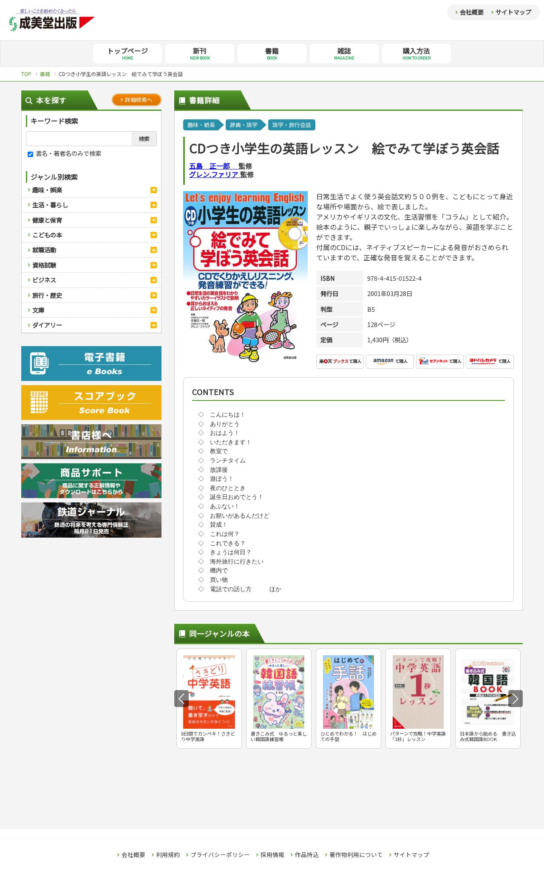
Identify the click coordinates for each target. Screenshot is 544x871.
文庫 (38, 309)
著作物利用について (356, 855)
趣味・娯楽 (47, 189)
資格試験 (44, 264)
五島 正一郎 (213, 166)
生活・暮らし (50, 204)
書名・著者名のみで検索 (67, 153)
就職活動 (44, 249)
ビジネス (44, 279)
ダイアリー (47, 324)
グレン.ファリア (214, 174)
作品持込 (307, 855)
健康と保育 (47, 219)
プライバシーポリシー (220, 855)
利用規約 (168, 855)
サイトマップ (513, 12)
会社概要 (472, 12)
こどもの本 (47, 234)
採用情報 (272, 855)
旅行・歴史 (47, 294)
